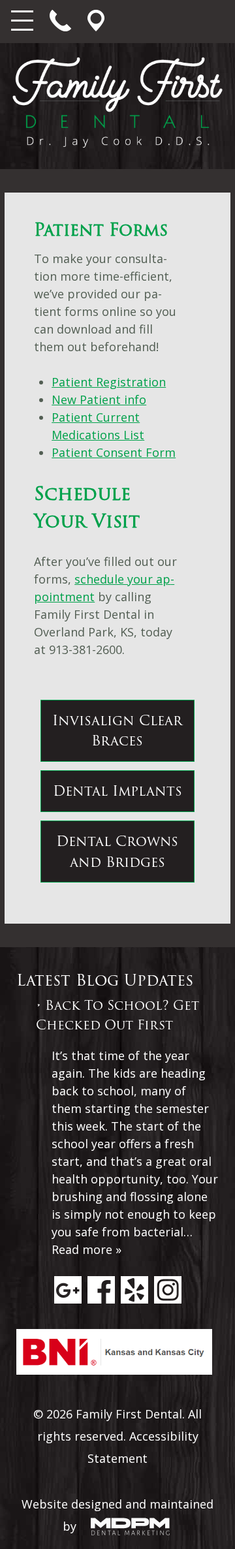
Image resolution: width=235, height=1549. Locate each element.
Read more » (86, 1249)
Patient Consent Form (114, 452)
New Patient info (99, 399)
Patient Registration (109, 382)
